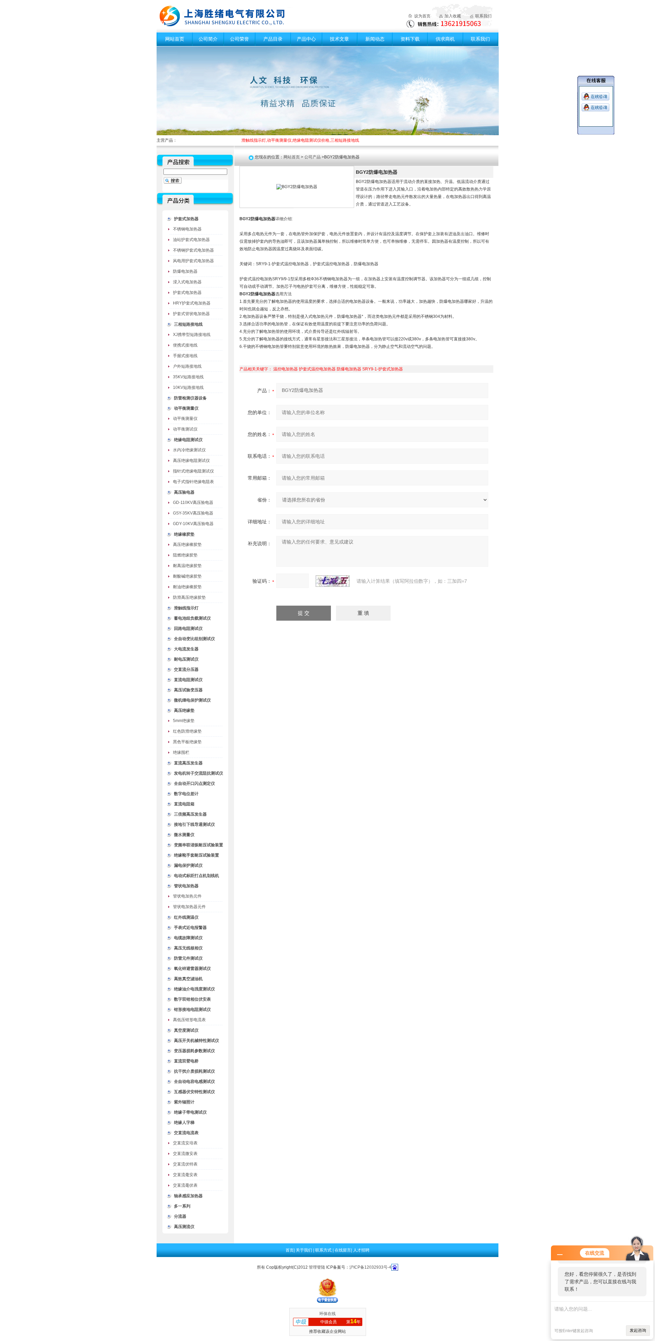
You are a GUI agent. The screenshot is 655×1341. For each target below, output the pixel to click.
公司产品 (312, 157)
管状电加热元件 (187, 896)
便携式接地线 (185, 345)
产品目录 (272, 39)
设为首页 (422, 16)
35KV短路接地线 (188, 377)
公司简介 (208, 39)
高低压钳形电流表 (189, 1019)
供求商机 (445, 39)
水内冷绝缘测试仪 (189, 450)
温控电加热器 (285, 369)
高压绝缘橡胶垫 (187, 544)
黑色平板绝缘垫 (187, 741)
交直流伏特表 (185, 1164)
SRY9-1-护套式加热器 (382, 369)
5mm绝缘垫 (183, 720)
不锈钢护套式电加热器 (193, 250)
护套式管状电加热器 (191, 313)
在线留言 (343, 1250)
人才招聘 (361, 1250)
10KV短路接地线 (188, 387)
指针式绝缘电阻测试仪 (193, 471)
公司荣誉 (239, 39)
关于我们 (304, 1250)
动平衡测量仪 (185, 418)
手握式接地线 (185, 355)
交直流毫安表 (185, 1174)
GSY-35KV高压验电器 (193, 513)
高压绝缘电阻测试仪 (191, 460)
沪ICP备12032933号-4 (370, 1267)
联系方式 (324, 1250)
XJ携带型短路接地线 (191, 334)
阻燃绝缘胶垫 (185, 555)
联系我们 (483, 16)
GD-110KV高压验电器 (193, 502)
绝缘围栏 (181, 752)
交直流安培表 (185, 1143)
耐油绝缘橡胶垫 (187, 586)
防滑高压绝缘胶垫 (189, 597)
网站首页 (174, 39)
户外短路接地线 (187, 366)
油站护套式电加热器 (191, 239)
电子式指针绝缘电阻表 (193, 481)
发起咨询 (638, 1330)
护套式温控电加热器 (317, 369)
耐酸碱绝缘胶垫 (187, 576)
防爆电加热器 (185, 271)
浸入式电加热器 (187, 282)
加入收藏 (453, 16)
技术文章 (339, 39)
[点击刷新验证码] (333, 581)
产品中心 (306, 39)
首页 (290, 1250)
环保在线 (327, 1313)
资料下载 (410, 39)
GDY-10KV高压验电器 (193, 523)
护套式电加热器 (187, 292)
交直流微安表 (185, 1153)
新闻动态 (374, 39)
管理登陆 (317, 1267)
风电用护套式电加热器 (193, 260)
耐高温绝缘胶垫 (187, 565)
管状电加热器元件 (189, 906)
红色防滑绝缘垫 (187, 731)
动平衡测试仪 (185, 429)
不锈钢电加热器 (187, 229)
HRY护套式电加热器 (191, 303)
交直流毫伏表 (185, 1185)
